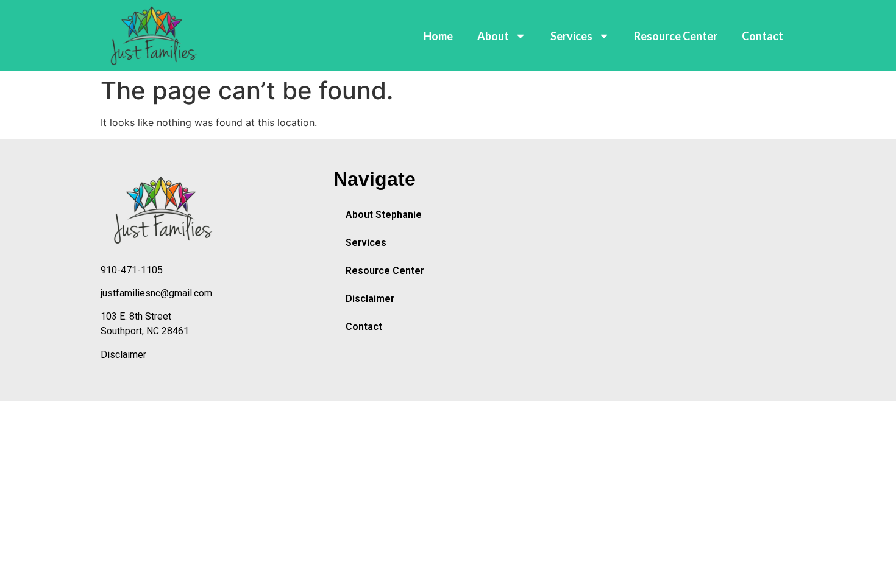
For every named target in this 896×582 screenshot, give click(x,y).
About (493, 36)
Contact (762, 36)
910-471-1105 (132, 270)
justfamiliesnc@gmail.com (156, 293)
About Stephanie (384, 214)
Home (438, 36)
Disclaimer (123, 354)
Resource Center (675, 36)
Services (571, 36)
